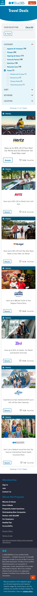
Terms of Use (7, 536)
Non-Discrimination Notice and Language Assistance (17, 541)
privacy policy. (28, 591)
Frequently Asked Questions (13, 509)
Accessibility (7, 526)
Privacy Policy (7, 531)
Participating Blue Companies (14, 512)
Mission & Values (9, 502)
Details (8, 160)
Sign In (32, 3)
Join (4, 488)
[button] (26, 160)
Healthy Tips (7, 522)
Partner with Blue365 (10, 515)
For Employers (8, 519)
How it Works (7, 505)
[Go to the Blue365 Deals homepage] (17, 3)
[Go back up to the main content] (24, 577)
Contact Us (6, 492)
